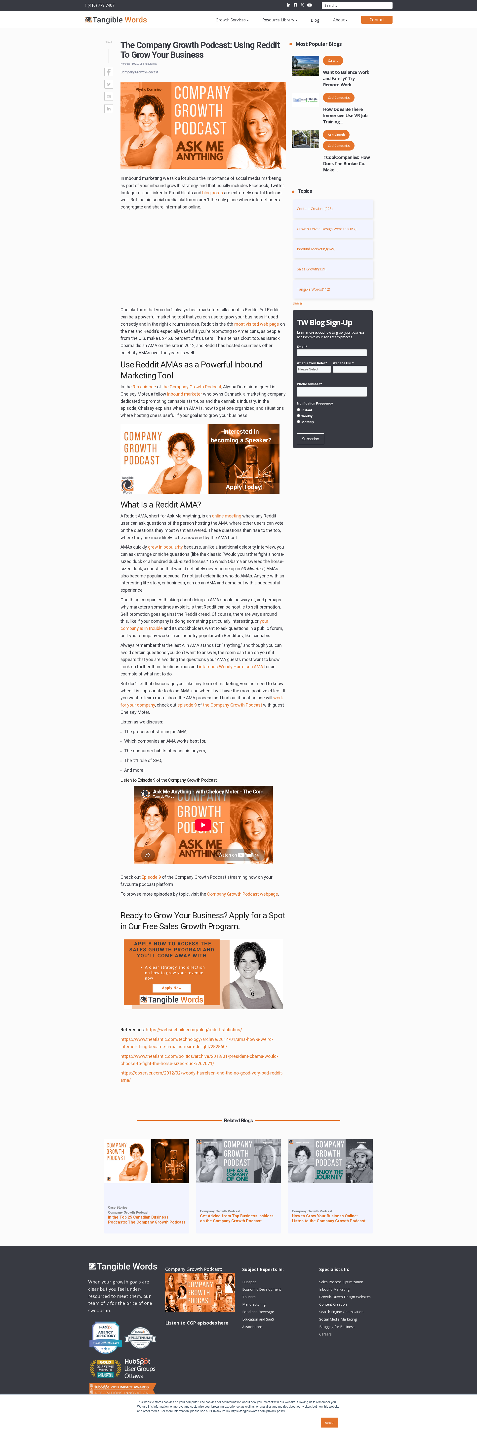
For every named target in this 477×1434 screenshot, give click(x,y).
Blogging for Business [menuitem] (337, 1326)
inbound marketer (184, 394)
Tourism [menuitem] (249, 1296)
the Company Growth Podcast (191, 386)
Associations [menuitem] (252, 1326)
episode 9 (187, 705)
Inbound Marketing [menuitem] (334, 1289)
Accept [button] (329, 1422)
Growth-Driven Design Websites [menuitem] (345, 1296)
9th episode (144, 386)
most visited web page (256, 324)
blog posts (212, 192)
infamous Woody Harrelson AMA (231, 666)
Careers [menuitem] (325, 1334)
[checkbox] (332, 416)
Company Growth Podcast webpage (242, 894)
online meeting (226, 515)
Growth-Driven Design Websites (327, 228)
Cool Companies (339, 98)
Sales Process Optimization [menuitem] (341, 1282)
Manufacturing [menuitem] (254, 1304)
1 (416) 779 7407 (99, 5)
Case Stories (117, 1207)
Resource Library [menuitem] (278, 20)
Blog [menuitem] (315, 20)
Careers (333, 60)
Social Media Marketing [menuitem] (338, 1319)
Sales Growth (336, 135)
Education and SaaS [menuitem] (258, 1319)
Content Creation (315, 208)
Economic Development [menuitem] (261, 1289)
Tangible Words (313, 289)
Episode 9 (151, 877)
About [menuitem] (339, 20)
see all (298, 303)
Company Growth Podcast (139, 72)
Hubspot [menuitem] (249, 1282)
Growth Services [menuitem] (231, 20)
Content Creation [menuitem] (333, 1304)
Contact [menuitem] (377, 19)
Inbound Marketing (316, 249)
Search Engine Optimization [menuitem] (341, 1311)
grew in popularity (165, 547)
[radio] (332, 410)
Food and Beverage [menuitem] (258, 1311)
